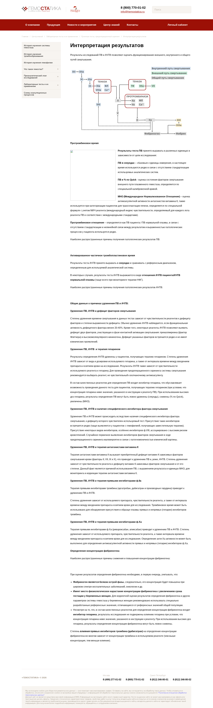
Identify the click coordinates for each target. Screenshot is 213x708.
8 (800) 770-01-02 (133, 7)
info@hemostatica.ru (133, 11)
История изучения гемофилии (38, 62)
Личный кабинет (178, 24)
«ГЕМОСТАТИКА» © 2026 (34, 677)
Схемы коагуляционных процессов (35, 94)
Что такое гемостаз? (33, 69)
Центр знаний (111, 24)
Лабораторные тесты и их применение (62, 36)
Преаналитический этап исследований (35, 76)
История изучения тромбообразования (33, 55)
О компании (32, 24)
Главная (25, 36)
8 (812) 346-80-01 (159, 679)
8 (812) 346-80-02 (182, 679)
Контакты (132, 24)
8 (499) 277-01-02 (112, 679)
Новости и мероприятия (81, 24)
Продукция (53, 24)
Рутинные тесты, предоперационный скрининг (100, 36)
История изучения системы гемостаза (37, 46)
